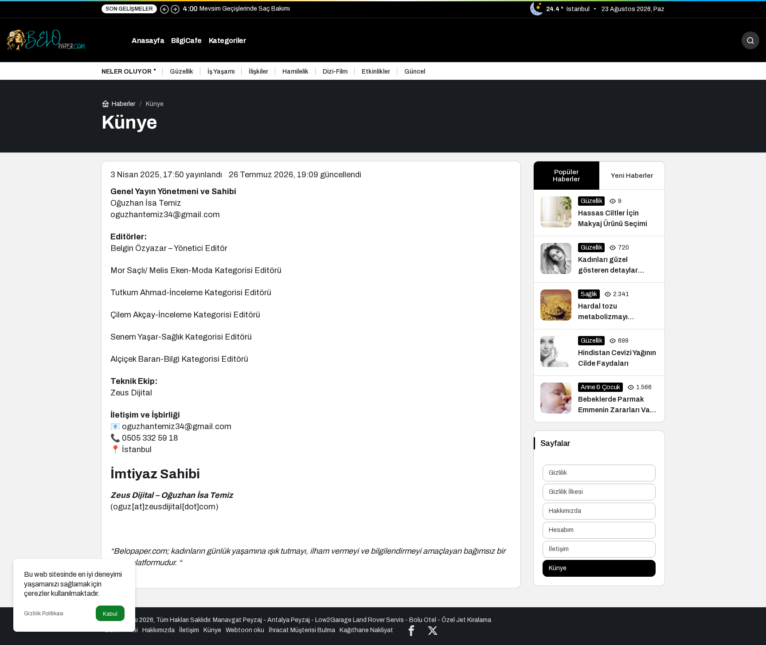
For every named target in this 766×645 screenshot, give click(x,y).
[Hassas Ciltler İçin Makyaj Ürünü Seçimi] (599, 213)
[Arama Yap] (750, 40)
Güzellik (181, 71)
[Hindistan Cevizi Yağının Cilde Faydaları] (599, 352)
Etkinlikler (376, 71)
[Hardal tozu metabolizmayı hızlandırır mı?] (599, 306)
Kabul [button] (110, 613)
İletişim (559, 549)
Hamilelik (295, 71)
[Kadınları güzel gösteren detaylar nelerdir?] (599, 259)
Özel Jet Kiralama (466, 620)
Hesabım (561, 530)
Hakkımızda (565, 511)
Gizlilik (558, 472)
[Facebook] (411, 630)
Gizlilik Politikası (43, 613)
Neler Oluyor (127, 71)
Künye (558, 568)
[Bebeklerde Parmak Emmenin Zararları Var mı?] (599, 399)
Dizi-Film (335, 71)
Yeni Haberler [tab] (632, 175)
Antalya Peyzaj (288, 620)
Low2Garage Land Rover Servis (359, 620)
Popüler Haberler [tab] (566, 175)
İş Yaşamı (220, 71)
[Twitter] (432, 630)
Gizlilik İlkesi (566, 492)
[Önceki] (164, 9)
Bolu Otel (422, 620)
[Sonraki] (175, 9)
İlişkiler (258, 71)
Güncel (414, 71)
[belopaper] (46, 39)
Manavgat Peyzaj (237, 620)
